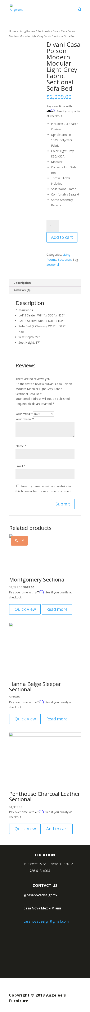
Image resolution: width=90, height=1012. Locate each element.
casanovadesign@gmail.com (46, 921)
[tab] (45, 283)
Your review (24, 419)
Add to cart (62, 237)
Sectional (52, 265)
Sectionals (43, 31)
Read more (57, 609)
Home (13, 31)
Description (22, 283)
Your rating (24, 414)
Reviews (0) (22, 290)
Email (20, 466)
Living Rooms (27, 31)
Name (20, 446)
